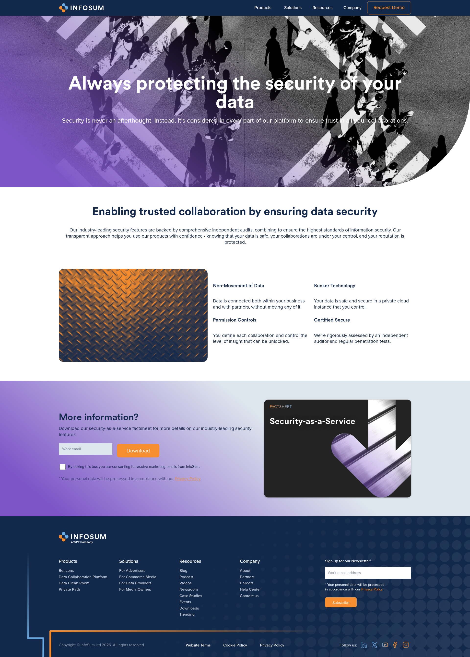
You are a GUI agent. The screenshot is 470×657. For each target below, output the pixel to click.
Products (262, 7)
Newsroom (188, 589)
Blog (183, 570)
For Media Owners (135, 589)
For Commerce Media (137, 577)
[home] (82, 8)
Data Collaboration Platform (83, 577)
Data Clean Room (74, 583)
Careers (246, 583)
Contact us (249, 595)
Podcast (186, 577)
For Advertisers (132, 570)
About (245, 570)
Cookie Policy (235, 645)
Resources (322, 7)
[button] (263, 7)
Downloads (189, 608)
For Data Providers (135, 583)
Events (185, 601)
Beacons (66, 570)
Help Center (250, 589)
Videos (185, 583)
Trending (187, 614)
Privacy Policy (188, 478)
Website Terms (198, 645)
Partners (247, 577)
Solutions (293, 7)
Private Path (69, 589)
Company (352, 7)
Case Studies (190, 595)
